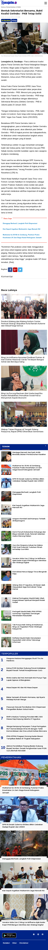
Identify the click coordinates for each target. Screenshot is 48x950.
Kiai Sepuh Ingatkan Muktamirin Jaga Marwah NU (21, 229)
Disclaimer (23, 943)
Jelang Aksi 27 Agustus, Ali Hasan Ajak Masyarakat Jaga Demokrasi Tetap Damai (28, 587)
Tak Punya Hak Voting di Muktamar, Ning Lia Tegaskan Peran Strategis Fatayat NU (27, 627)
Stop (15, 20)
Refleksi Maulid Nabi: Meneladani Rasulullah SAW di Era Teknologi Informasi (26, 640)
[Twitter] (20, 269)
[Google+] (15, 269)
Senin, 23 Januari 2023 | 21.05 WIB (10, 17)
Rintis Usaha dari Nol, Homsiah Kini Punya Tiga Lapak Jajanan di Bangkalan (26, 679)
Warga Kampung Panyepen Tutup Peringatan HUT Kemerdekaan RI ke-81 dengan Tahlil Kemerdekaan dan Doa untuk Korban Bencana (26, 728)
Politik (19, 7)
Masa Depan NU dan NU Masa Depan (22, 687)
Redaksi (6, 943)
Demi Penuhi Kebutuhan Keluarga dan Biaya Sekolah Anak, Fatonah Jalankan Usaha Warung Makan (29, 534)
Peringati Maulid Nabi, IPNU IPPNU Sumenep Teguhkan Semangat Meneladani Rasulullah (27, 613)
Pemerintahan (10, 7)
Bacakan (6, 20)
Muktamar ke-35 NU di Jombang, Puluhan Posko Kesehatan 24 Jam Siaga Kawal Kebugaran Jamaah (27, 468)
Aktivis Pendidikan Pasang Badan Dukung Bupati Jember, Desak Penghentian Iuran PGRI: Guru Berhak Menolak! (26, 748)
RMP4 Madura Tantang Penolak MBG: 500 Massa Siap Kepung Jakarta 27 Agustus (24, 718)
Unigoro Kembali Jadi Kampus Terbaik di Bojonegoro (28, 520)
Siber (14, 943)
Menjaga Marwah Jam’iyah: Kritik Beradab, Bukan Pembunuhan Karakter (29, 453)
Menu (45, 3)
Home (3, 7)
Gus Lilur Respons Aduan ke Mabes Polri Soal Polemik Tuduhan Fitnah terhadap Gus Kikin (27, 547)
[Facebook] (10, 269)
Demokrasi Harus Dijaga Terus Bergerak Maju (29, 573)
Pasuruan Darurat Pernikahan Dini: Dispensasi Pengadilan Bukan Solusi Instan (26, 708)
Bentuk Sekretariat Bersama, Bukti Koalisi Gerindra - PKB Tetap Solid (22, 12)
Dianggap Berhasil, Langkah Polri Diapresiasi (20, 223)
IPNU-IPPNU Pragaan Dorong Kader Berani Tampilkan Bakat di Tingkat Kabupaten (24, 737)
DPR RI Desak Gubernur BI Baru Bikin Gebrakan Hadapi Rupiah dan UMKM (28, 480)
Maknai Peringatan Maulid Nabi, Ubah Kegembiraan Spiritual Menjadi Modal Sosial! (28, 600)
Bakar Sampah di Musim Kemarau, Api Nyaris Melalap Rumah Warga (25, 698)
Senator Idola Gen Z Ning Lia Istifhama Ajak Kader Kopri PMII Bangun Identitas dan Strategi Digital (29, 560)
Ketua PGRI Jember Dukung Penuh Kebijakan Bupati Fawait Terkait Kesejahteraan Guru (26, 669)
